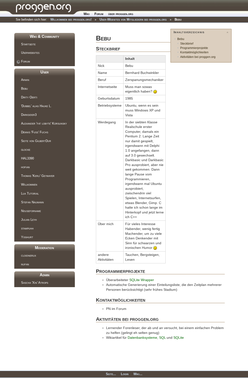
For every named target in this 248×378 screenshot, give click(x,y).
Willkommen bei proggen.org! (71, 19)
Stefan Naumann (32, 202)
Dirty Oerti (29, 97)
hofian (25, 167)
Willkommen (29, 184)
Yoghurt (27, 237)
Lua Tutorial (30, 193)
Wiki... (137, 374)
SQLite (178, 337)
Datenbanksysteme (142, 337)
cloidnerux (28, 255)
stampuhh (27, 228)
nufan (25, 264)
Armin (25, 80)
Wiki (87, 14)
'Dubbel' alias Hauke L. (36, 106)
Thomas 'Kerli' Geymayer (37, 176)
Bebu (178, 19)
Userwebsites (30, 53)
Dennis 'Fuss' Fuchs (34, 132)
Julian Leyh (29, 219)
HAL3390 (27, 158)
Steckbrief (186, 43)
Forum (98, 14)
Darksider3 (29, 115)
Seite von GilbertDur (36, 141)
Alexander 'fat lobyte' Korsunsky (44, 123)
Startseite (28, 44)
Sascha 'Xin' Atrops (34, 282)
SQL (162, 337)
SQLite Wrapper (141, 280)
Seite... (111, 374)
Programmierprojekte (194, 48)
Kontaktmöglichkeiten (194, 52)
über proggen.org (120, 14)
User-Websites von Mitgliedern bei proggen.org (133, 19)
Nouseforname (31, 211)
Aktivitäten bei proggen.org (198, 57)
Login (125, 374)
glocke (25, 149)
